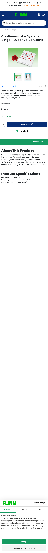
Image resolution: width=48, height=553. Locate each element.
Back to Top (38, 141)
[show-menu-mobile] (2, 15)
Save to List (24, 131)
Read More (4, 167)
